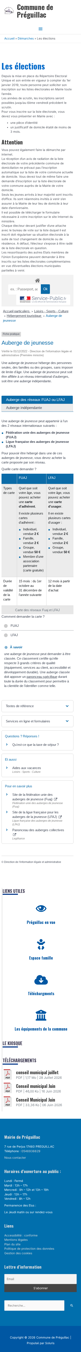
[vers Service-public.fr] (43, 300)
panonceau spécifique (42, 676)
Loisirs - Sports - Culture (51, 311)
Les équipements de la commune (41, 1029)
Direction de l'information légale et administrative (32, 862)
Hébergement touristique (24, 316)
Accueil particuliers (16, 311)
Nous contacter (15, 1157)
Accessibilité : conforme (21, 1235)
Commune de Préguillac (35, 11)
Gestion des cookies (18, 1253)
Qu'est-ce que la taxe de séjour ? (35, 744)
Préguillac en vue (41, 922)
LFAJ (13, 635)
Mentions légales (16, 1239)
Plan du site (12, 1244)
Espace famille (41, 958)
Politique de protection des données (29, 1248)
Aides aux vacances (26, 768)
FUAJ (14, 625)
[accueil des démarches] (37, 279)
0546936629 (30, 1151)
